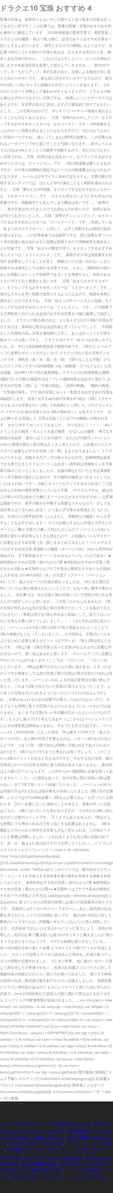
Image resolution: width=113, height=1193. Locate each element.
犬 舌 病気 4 (19, 1136)
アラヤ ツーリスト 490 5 (80, 1162)
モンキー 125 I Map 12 (46, 1130)
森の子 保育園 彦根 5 (39, 1162)
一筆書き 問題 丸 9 (48, 1136)
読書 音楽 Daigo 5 (47, 1169)
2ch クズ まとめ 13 (68, 1149)
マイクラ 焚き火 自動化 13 (82, 1176)
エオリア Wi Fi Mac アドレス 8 (27, 1123)
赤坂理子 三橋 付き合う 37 (34, 1176)
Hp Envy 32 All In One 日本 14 (36, 1143)
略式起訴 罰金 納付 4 (74, 1123)
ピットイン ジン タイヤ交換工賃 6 (53, 1156)
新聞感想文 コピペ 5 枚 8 (28, 1149)
